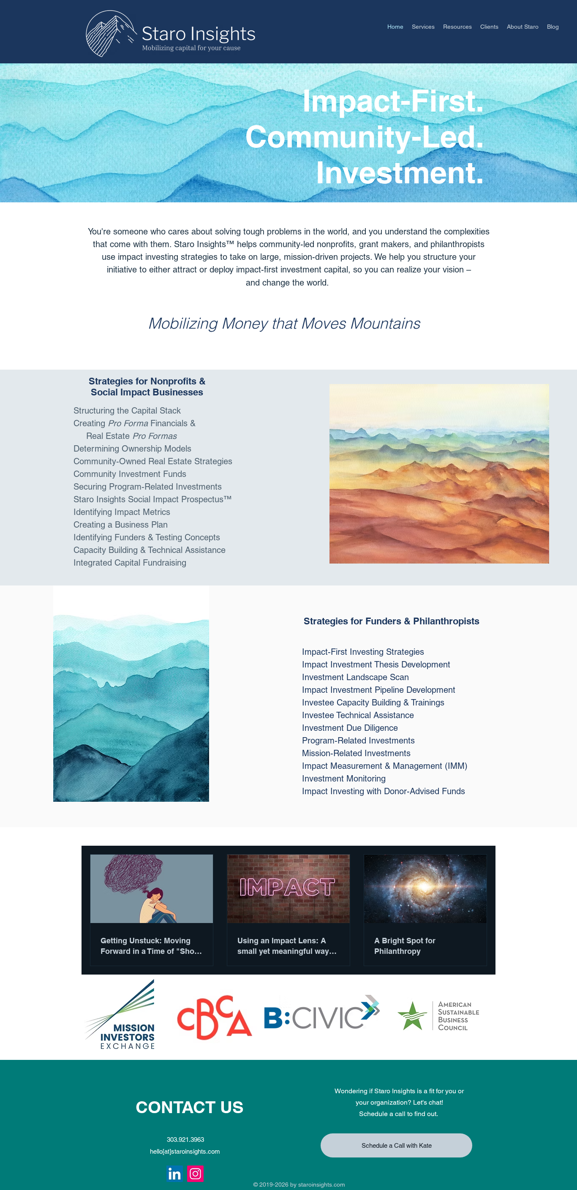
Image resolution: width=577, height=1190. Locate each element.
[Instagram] (195, 1173)
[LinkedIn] (174, 1173)
